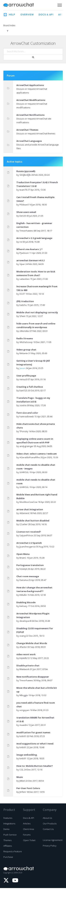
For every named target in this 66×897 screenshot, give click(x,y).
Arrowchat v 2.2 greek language (34, 238)
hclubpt (23, 568)
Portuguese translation (30, 565)
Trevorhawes (26, 230)
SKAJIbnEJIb (25, 174)
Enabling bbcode (26, 602)
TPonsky (23, 431)
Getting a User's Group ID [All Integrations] (33, 362)
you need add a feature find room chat (35, 704)
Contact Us (48, 829)
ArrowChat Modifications (30, 100)
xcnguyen (24, 710)
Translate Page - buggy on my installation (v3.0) (33, 399)
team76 (23, 189)
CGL (21, 769)
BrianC (22, 557)
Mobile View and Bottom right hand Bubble (36, 496)
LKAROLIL (24, 472)
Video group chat (26, 349)
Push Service (10, 834)
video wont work (26, 654)
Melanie (23, 353)
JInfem (22, 791)
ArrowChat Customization (33, 43)
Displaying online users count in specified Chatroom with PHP (34, 440)
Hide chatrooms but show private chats (35, 425)
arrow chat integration (29, 509)
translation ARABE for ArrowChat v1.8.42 (35, 719)
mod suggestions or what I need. (35, 743)
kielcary (23, 606)
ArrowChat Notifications (30, 114)
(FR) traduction (25, 301)
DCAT (22, 293)
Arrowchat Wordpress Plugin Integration (32, 615)
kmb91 (22, 736)
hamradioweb (26, 416)
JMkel (22, 780)
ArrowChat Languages (29, 140)
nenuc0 (23, 379)
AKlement (24, 513)
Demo (6, 829)
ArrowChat (20, 5)
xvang (22, 635)
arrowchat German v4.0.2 (30, 260)
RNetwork (24, 669)
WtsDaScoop (26, 342)
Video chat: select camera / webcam (36, 453)
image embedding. (27, 754)
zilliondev (24, 331)
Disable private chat (27, 665)
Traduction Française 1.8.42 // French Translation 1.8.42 (37, 184)
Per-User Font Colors (28, 788)
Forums (26, 834)
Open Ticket (29, 840)
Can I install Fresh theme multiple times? (35, 199)
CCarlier (23, 524)
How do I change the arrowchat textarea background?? (34, 589)
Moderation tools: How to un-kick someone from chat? (35, 273)
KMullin (23, 594)
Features (7, 817)
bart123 (23, 390)
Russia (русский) (25, 171)
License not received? (28, 531)
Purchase (8, 856)
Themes (7, 840)
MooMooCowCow (28, 501)
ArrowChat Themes (27, 129)
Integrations (9, 823)
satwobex (24, 278)
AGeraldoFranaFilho (29, 457)
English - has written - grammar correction (34, 225)
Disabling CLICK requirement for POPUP (34, 630)
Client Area (28, 829)
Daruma (23, 580)
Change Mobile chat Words (31, 643)
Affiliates (7, 845)
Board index (9, 25)
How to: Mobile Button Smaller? (34, 765)
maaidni (23, 725)
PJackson (24, 252)
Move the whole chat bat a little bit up (36, 689)
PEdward (24, 204)
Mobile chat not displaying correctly (37, 312)
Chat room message (27, 576)
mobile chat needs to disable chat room (35, 481)
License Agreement (52, 840)
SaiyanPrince (26, 535)
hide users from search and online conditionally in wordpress (35, 325)
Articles (26, 823)
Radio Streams (24, 338)
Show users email (26, 212)
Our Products (50, 823)
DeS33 (22, 215)
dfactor (23, 646)
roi (20, 241)
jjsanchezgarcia (27, 546)
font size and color (27, 412)
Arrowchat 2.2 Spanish (29, 542)
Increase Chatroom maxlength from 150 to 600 (36, 288)
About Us (47, 817)
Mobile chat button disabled (32, 520)
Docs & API (28, 817)
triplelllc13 (24, 658)
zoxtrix (22, 405)
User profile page (26, 375)
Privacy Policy (49, 845)
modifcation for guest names (33, 732)
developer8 (25, 620)
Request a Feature (12, 851)
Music (19, 777)
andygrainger (26, 446)
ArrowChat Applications (30, 85)
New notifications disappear (32, 676)
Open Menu (23, 554)
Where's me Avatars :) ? (29, 249)
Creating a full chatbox (29, 386)
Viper (22, 264)
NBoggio (23, 695)
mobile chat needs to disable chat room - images (35, 466)
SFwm (22, 316)
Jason (22, 368)
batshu (23, 304)
